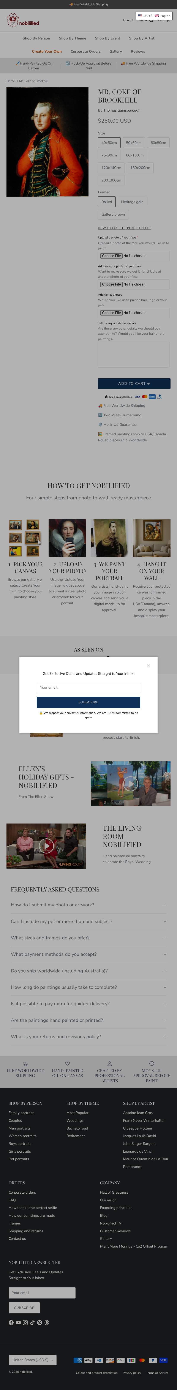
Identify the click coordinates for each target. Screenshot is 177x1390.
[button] (154, 16)
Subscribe (89, 702)
